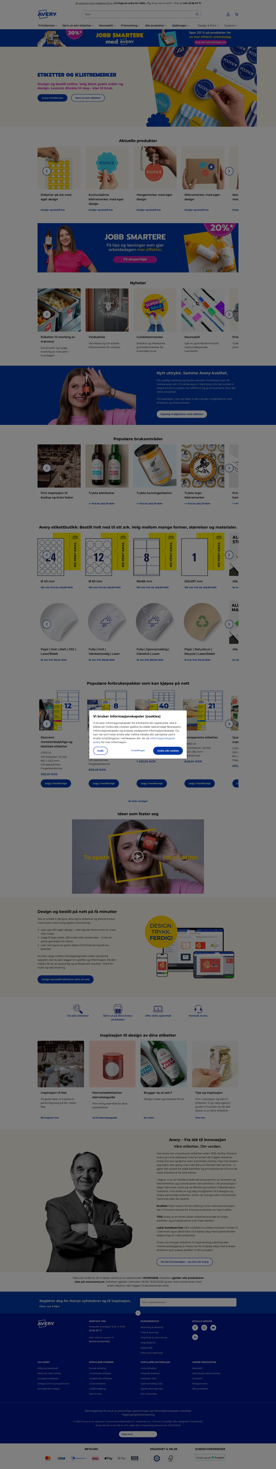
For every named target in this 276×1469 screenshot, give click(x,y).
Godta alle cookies (168, 750)
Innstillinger (138, 750)
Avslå (100, 750)
